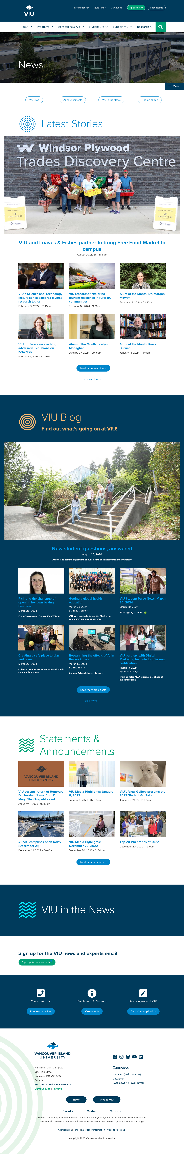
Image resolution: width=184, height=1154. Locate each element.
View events (92, 1011)
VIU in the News (111, 99)
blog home (91, 700)
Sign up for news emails (36, 962)
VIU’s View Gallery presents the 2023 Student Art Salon (142, 793)
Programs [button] (43, 26)
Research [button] (143, 26)
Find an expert (149, 99)
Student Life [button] (97, 26)
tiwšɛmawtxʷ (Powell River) (128, 1082)
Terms (76, 1129)
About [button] (25, 26)
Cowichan (118, 1078)
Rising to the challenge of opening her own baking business (36, 602)
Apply (136, 7)
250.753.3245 (43, 1084)
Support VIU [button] (121, 26)
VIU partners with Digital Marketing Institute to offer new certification (142, 659)
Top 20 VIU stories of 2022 (139, 842)
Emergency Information (93, 1129)
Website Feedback (116, 1129)
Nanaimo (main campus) (127, 1074)
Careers (115, 1111)
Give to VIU (107, 1099)
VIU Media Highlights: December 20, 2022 (85, 843)
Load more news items (93, 368)
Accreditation (65, 1129)
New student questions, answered (92, 548)
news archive (91, 378)
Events (68, 1111)
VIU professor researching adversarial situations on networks (37, 348)
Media (91, 1111)
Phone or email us (40, 1011)
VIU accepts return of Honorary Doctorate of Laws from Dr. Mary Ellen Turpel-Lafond (40, 795)
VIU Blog (34, 99)
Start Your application (143, 1011)
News (76, 1099)
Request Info (156, 7)
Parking (57, 1088)
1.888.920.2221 (63, 1084)
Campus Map (42, 1088)
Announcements (72, 99)
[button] (174, 86)
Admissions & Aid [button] (69, 26)
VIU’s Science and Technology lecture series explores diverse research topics (40, 297)
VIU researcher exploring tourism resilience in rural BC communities (90, 297)
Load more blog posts (93, 689)
